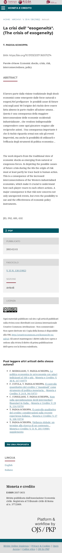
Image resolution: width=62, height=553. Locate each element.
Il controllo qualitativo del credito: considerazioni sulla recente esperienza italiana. (33, 412)
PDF (10, 230)
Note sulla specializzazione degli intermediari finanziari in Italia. (32, 400)
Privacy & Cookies (40, 545)
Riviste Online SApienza (16, 545)
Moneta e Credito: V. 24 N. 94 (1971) (33, 392)
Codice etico (28, 549)
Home (6, 19)
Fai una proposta (18, 444)
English (9, 465)
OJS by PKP (43, 549)
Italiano (9, 469)
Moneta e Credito (20, 8)
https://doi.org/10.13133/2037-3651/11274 (30, 55)
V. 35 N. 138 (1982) (31, 19)
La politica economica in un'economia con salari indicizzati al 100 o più (33, 374)
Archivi (16, 19)
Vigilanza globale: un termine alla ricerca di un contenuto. (32, 424)
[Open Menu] (3, 8)
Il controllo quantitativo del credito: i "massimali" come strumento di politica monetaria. (33, 387)
